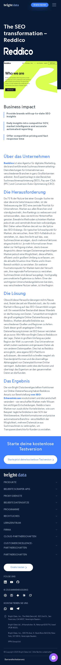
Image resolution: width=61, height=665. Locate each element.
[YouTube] (11, 582)
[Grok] (30, 595)
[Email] (11, 609)
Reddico (9, 163)
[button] (18, 567)
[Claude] (24, 595)
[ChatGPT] (5, 595)
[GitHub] (18, 582)
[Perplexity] (11, 595)
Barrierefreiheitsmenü (15, 659)
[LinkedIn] (5, 582)
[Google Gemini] (18, 595)
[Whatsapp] (5, 609)
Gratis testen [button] (39, 5)
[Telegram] (18, 609)
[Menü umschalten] (55, 5)
